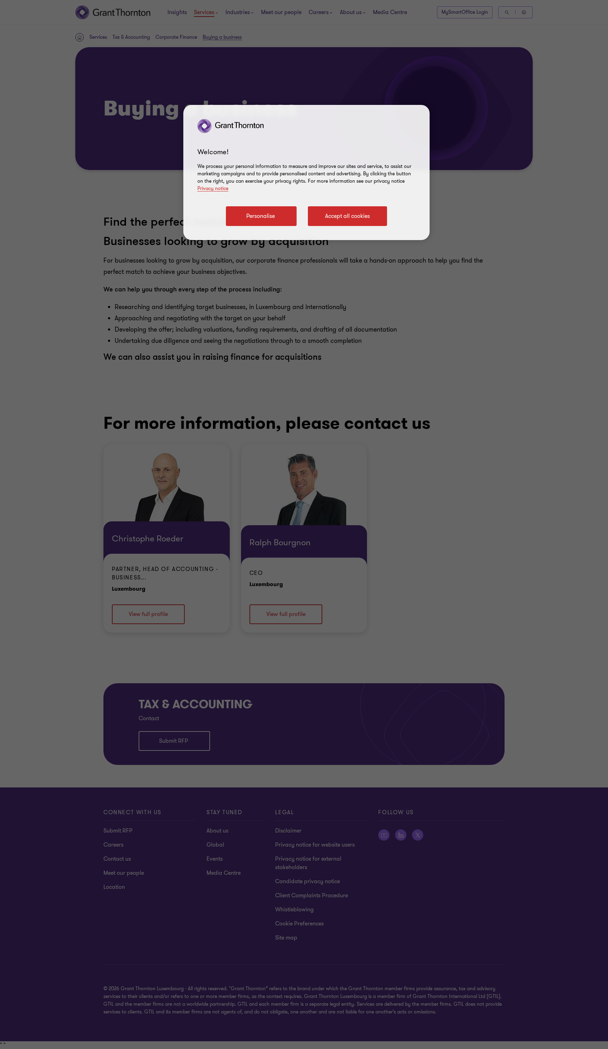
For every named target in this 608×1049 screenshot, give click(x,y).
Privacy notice (212, 188)
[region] (306, 172)
